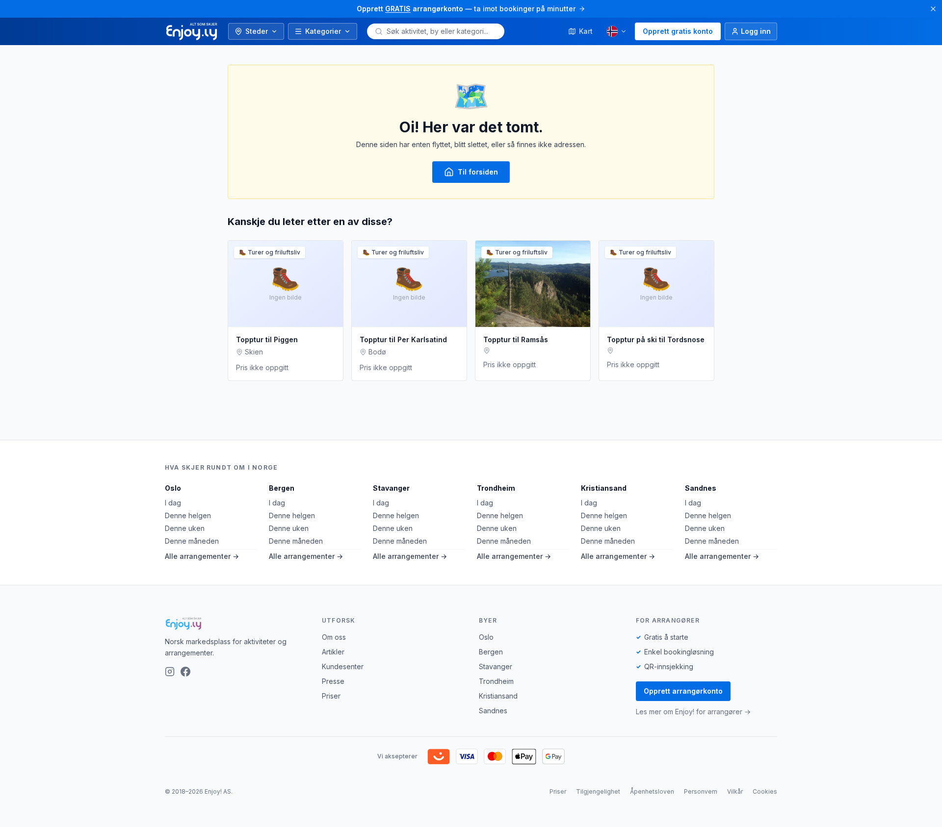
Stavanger (391, 488)
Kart (586, 31)
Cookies (765, 791)
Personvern (700, 791)
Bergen (281, 488)
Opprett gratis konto (678, 31)
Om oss (334, 637)
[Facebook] (185, 672)
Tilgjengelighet (598, 791)
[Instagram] (170, 672)
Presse (333, 681)
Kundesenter (343, 666)
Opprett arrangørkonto (683, 691)
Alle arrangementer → (202, 556)
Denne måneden (192, 541)
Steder (256, 31)
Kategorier (323, 31)
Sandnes (700, 488)
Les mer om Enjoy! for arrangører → (693, 711)
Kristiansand (604, 488)
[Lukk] (933, 9)
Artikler (333, 652)
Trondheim (496, 488)
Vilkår (735, 791)
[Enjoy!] (235, 623)
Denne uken (185, 528)
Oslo (173, 488)
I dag (173, 503)
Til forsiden (478, 172)
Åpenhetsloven (652, 791)
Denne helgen (188, 515)
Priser (331, 696)
